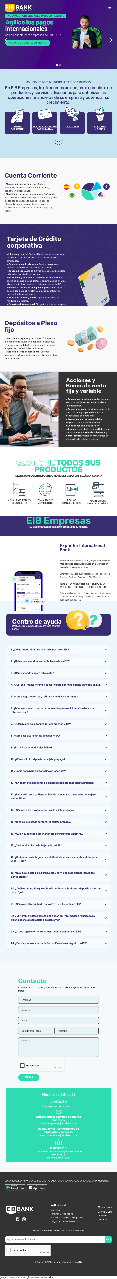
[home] (18, 8)
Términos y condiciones (62, 1214)
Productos (103, 1215)
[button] (110, 8)
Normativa (55, 1210)
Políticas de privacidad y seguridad (67, 1217)
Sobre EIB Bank (105, 1212)
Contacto (102, 1219)
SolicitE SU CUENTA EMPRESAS (27, 43)
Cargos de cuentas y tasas (63, 1221)
